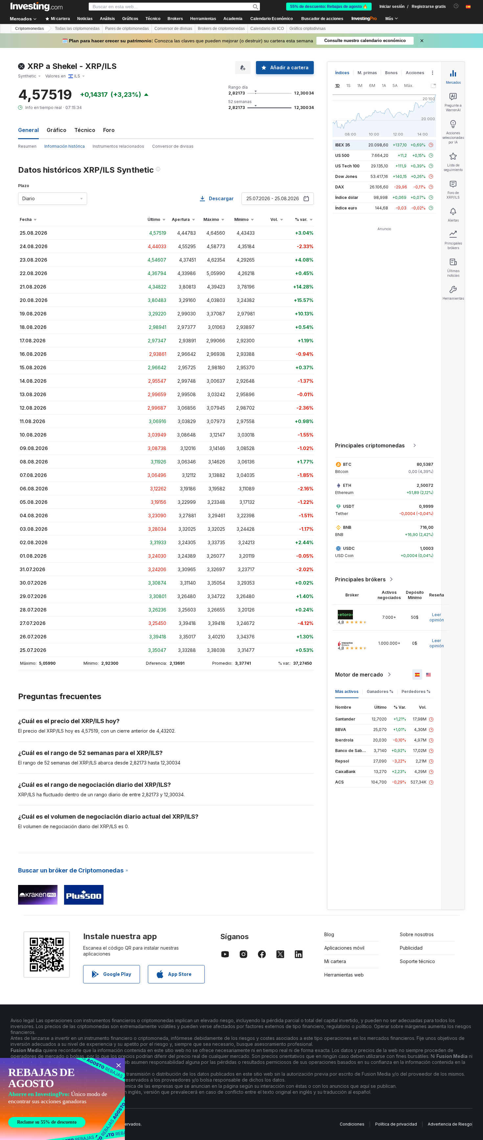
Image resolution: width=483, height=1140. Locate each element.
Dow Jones (346, 176)
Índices (342, 72)
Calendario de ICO (267, 28)
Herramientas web (344, 975)
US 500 (342, 155)
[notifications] (456, 6)
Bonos (391, 72)
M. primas (367, 72)
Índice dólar (346, 197)
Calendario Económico (271, 18)
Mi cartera (335, 961)
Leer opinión (436, 617)
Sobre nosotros (417, 934)
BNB (347, 527)
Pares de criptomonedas (127, 28)
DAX (339, 186)
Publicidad (411, 948)
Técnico (84, 130)
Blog (329, 934)
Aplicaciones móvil (344, 948)
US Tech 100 (347, 165)
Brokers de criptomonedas (221, 28)
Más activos (346, 691)
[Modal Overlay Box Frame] (62, 1099)
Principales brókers (360, 579)
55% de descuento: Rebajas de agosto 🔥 (329, 6)
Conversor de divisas (173, 28)
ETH (347, 485)
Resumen (27, 146)
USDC (349, 548)
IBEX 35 (342, 144)
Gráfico (56, 130)
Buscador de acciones (322, 18)
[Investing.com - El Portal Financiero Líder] (36, 6)
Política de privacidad (396, 1124)
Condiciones (352, 1124)
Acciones (415, 72)
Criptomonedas (29, 28)
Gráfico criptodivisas (307, 28)
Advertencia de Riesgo (450, 1124)
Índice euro (346, 207)
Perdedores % (416, 691)
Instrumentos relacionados (118, 146)
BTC (347, 464)
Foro (109, 130)
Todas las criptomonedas (77, 28)
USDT (349, 506)
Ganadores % (380, 691)
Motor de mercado (359, 674)
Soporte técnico (417, 961)
